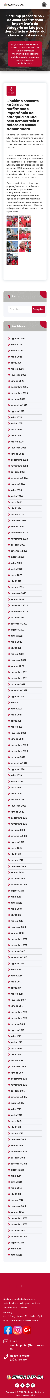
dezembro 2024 (19, 459)
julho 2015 (16, 1109)
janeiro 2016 (17, 1072)
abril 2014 (16, 1194)
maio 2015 (16, 1121)
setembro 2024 (19, 478)
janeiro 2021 (17, 739)
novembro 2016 (19, 1018)
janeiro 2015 (17, 1145)
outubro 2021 (18, 684)
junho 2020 (17, 781)
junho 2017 (16, 975)
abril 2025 (16, 435)
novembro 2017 (19, 945)
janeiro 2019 (17, 872)
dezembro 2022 (19, 605)
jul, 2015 (11, 90)
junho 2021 (16, 708)
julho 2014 (16, 1175)
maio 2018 (16, 908)
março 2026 (17, 368)
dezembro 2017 (19, 939)
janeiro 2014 (17, 1212)
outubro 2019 (18, 830)
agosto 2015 (17, 1103)
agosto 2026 (18, 338)
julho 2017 (16, 969)
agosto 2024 (18, 484)
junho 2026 (17, 350)
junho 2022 (16, 635)
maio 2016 (16, 1048)
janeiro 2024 (17, 526)
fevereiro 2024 (19, 520)
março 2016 (17, 1060)
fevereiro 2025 (18, 447)
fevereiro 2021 (18, 733)
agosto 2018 (17, 890)
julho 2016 (16, 1036)
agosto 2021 (17, 696)
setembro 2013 (19, 1236)
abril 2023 (16, 581)
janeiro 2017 (17, 1005)
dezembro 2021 (19, 672)
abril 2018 (16, 915)
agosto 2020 (18, 769)
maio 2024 (16, 502)
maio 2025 (16, 429)
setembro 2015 (19, 1097)
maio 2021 (16, 714)
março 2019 (17, 860)
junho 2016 (16, 1042)
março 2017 (17, 993)
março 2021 (17, 726)
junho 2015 (16, 1115)
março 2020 (17, 799)
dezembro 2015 (19, 1078)
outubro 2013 (18, 1230)
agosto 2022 (17, 629)
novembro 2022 (19, 611)
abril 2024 (16, 508)
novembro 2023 (19, 538)
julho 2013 (16, 1248)
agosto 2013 (17, 1242)
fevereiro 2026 (18, 374)
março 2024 (17, 514)
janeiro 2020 (17, 811)
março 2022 (17, 654)
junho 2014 (16, 1182)
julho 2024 (16, 490)
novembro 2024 (19, 466)
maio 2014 (16, 1188)
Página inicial (18, 44)
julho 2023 (16, 563)
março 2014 (17, 1200)
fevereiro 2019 (18, 866)
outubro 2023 (18, 544)
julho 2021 (16, 702)
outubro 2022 (18, 617)
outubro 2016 (18, 1024)
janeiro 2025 (17, 453)
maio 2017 (16, 981)
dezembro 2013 (19, 1218)
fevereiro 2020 (18, 805)
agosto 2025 (17, 411)
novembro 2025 (19, 393)
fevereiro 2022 (18, 660)
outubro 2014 (18, 1157)
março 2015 (17, 1133)
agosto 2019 (17, 842)
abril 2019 (16, 854)
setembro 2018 (19, 884)
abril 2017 (16, 987)
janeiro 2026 (17, 381)
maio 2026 (16, 356)
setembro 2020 (19, 763)
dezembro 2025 (19, 387)
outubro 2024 (18, 472)
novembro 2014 (19, 1151)
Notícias (31, 44)
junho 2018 (16, 902)
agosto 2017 (17, 963)
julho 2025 (16, 417)
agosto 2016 (17, 1030)
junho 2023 (16, 569)
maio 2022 (16, 641)
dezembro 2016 (19, 1012)
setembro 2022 (19, 623)
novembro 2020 (19, 751)
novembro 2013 (19, 1224)
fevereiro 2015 (18, 1139)
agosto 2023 (17, 556)
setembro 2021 (19, 690)
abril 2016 (16, 1054)
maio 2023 (16, 575)
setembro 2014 (19, 1163)
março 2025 (17, 441)
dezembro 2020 (19, 745)
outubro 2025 (18, 399)
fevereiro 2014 (18, 1206)
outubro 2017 (18, 951)
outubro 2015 (18, 1090)
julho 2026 (16, 344)
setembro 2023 (19, 550)
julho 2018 (16, 896)
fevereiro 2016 (18, 1066)
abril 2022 (16, 648)
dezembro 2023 (19, 532)
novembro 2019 (19, 823)
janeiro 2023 (17, 599)
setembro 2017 (19, 957)
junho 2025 (16, 423)
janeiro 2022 (17, 666)
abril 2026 (16, 362)
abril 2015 (16, 1127)
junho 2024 (17, 496)
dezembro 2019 (19, 817)
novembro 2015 (19, 1084)
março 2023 (17, 587)
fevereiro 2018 (18, 927)
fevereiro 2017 (18, 999)
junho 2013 (16, 1254)
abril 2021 (16, 720)
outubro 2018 (18, 878)
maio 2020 (16, 787)
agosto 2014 (17, 1169)
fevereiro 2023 (18, 593)
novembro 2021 (19, 678)
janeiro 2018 (17, 933)
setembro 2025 (19, 405)
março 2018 (17, 921)
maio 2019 (16, 848)
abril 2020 (16, 793)
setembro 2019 (19, 836)
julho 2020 (16, 775)
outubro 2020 (18, 757)
